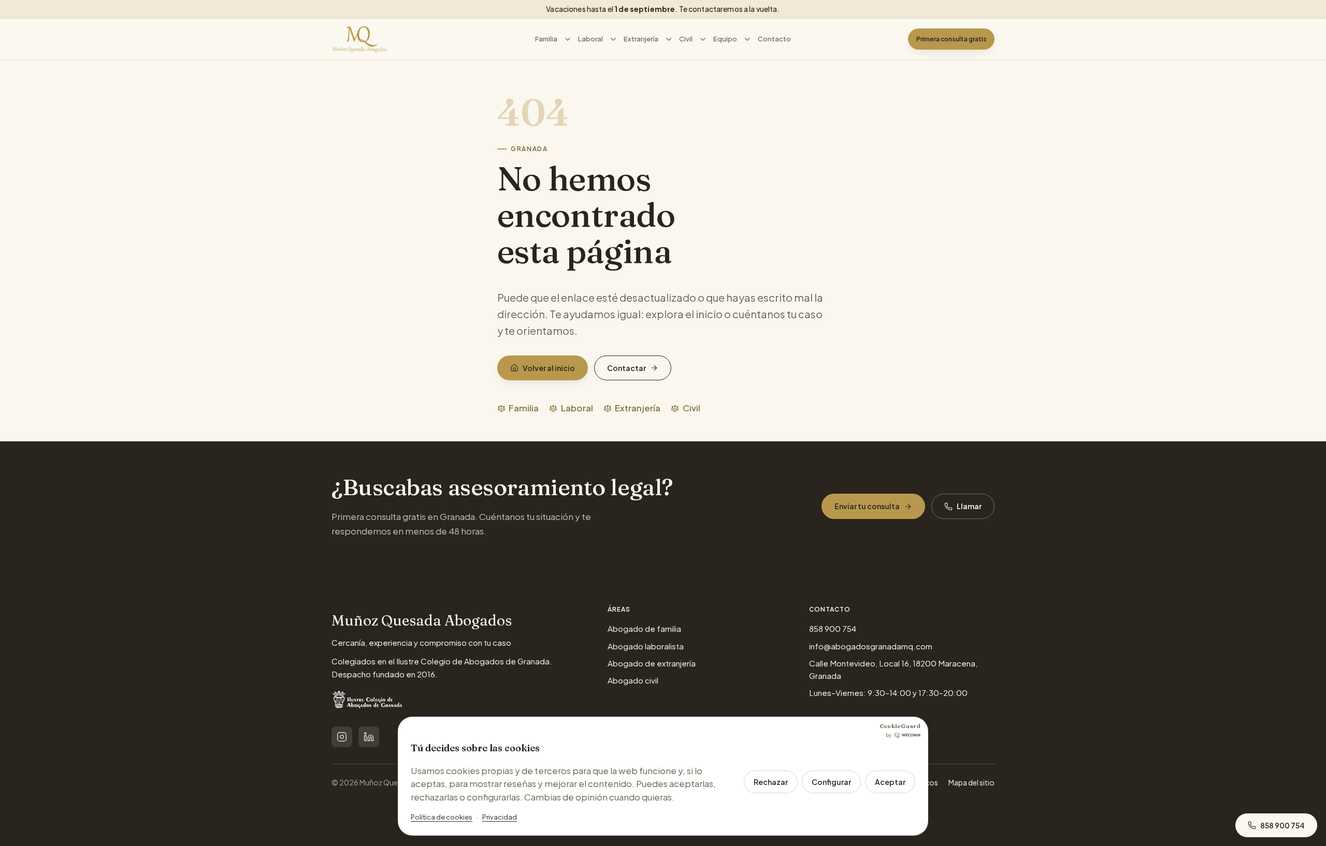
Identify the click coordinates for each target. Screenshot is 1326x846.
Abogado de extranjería (652, 663)
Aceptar (890, 781)
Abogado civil (633, 680)
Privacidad (499, 817)
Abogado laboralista (646, 646)
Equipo (725, 39)
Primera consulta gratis (951, 39)
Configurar (831, 781)
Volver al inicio (549, 368)
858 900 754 (832, 628)
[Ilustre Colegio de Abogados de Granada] (368, 702)
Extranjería (641, 39)
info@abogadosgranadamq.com (870, 646)
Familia (546, 39)
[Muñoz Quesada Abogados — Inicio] (359, 39)
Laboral (590, 39)
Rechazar (771, 781)
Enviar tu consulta (867, 506)
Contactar (626, 368)
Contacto (774, 39)
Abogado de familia (644, 628)
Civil (686, 39)
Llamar (969, 506)
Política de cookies (441, 817)
